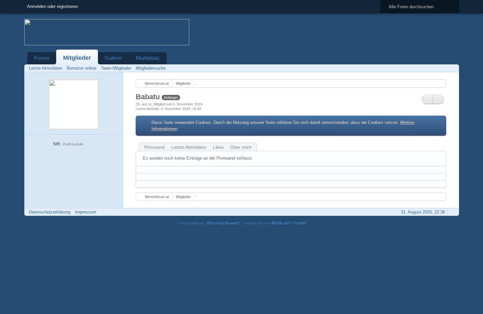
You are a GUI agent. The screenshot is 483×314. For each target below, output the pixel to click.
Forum (41, 58)
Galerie (113, 58)
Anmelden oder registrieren (52, 6)
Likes (218, 147)
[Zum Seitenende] (452, 68)
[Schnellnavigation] (443, 68)
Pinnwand (154, 147)
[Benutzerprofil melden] (438, 99)
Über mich (241, 147)
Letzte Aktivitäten (188, 147)
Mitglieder (77, 58)
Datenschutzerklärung (49, 212)
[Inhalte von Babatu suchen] (427, 99)
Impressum (85, 212)
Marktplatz (148, 58)
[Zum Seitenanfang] (452, 212)
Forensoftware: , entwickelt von (241, 222)
